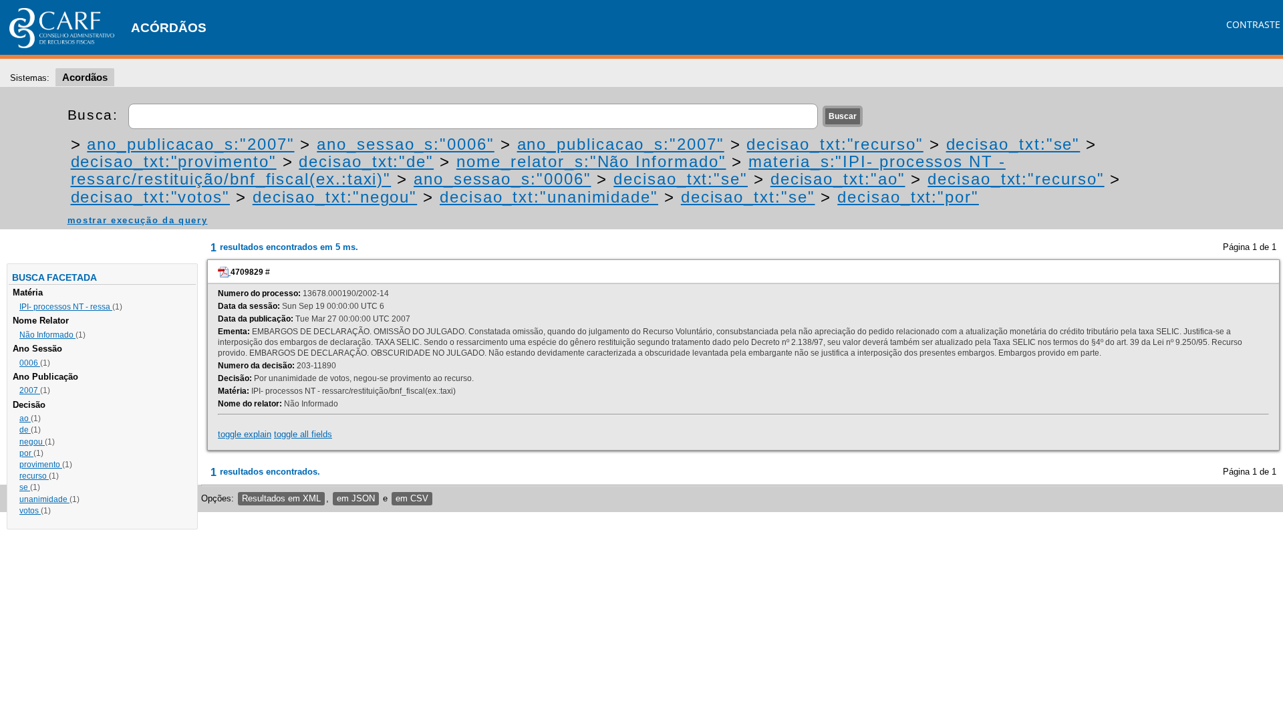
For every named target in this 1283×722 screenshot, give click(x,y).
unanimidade (44, 499)
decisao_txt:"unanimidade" (549, 197)
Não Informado (47, 335)
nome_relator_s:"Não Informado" (591, 161)
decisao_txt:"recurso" (834, 144)
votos (30, 510)
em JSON (356, 498)
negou (32, 442)
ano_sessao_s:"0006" (405, 144)
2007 (29, 390)
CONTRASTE (1253, 24)
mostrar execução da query (137, 220)
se (24, 487)
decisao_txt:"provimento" (174, 161)
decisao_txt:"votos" (150, 197)
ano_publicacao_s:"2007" (190, 144)
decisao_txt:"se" (1013, 144)
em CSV (412, 498)
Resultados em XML (281, 498)
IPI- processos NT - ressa (65, 307)
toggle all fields (303, 434)
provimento (40, 464)
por (26, 453)
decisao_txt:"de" (366, 161)
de (25, 430)
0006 (29, 363)
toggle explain (244, 434)
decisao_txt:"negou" (335, 197)
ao (25, 418)
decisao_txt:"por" (908, 197)
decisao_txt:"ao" (837, 179)
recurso (34, 476)
